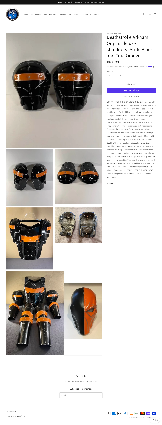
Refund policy (92, 382)
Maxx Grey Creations (138, 417)
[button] (144, 14)
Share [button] (111, 183)
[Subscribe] (99, 395)
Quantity (110, 71)
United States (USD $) (15, 416)
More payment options (131, 96)
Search (67, 382)
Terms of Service (78, 382)
